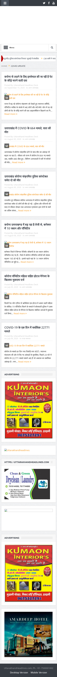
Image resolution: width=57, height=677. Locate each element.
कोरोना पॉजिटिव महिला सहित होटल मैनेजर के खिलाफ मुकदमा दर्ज (27, 278)
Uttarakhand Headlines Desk (26, 85)
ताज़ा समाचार (26, 338)
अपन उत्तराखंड (33, 88)
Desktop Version (19, 672)
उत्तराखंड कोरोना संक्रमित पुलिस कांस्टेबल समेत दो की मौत (26, 178)
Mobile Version (39, 672)
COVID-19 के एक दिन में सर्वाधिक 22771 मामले (27, 329)
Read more (10, 114)
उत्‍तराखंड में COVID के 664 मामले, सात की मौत (27, 130)
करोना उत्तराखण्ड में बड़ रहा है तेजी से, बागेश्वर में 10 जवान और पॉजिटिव (27, 226)
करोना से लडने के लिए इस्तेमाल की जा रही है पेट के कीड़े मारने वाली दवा (28, 78)
